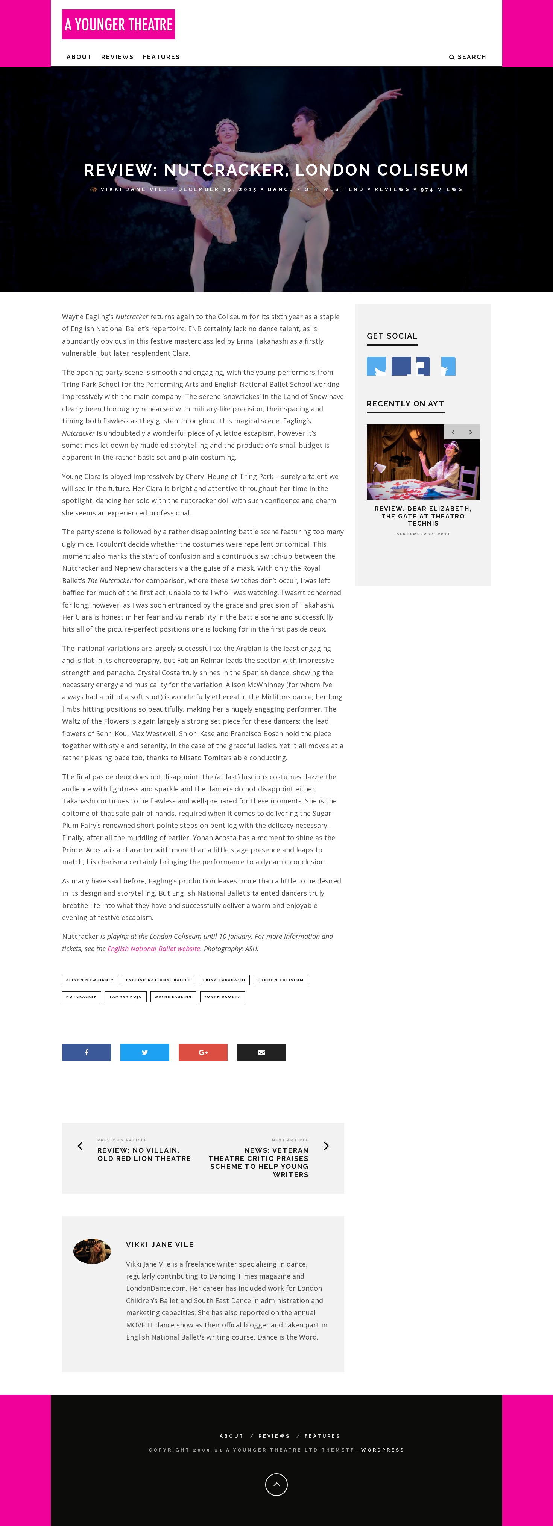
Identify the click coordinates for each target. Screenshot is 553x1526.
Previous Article (122, 1140)
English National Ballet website (154, 948)
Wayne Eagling (173, 996)
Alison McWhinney (90, 979)
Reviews (117, 57)
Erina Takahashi (224, 979)
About (79, 57)
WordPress (383, 1450)
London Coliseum (281, 979)
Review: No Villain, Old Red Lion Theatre (144, 1154)
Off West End (334, 189)
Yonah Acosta (222, 996)
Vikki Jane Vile (134, 189)
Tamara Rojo (126, 996)
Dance (281, 189)
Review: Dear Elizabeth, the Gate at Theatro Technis (423, 516)
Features (161, 57)
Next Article (290, 1140)
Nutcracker (81, 996)
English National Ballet (158, 979)
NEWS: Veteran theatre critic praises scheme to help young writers (258, 1162)
